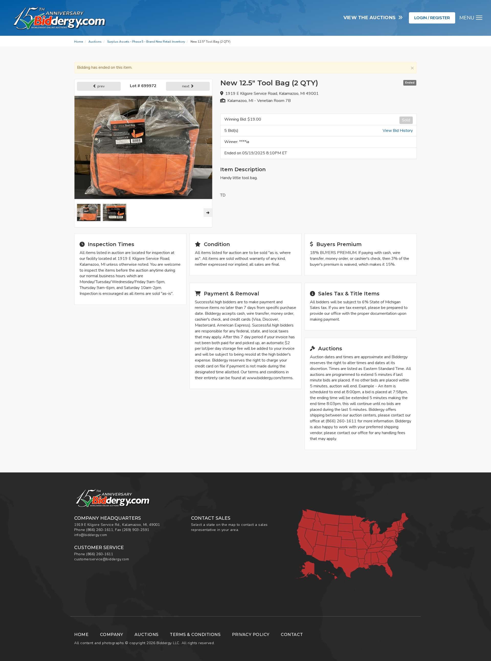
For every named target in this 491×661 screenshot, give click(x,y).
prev (100, 86)
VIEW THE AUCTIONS (370, 17)
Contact (292, 634)
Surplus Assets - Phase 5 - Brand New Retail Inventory (146, 42)
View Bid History (398, 130)
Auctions (95, 42)
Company (111, 634)
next (186, 86)
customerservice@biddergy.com (101, 559)
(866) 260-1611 (99, 529)
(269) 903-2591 (135, 529)
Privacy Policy (251, 634)
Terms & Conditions (195, 634)
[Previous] (78, 212)
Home (78, 42)
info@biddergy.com (90, 534)
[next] (208, 212)
